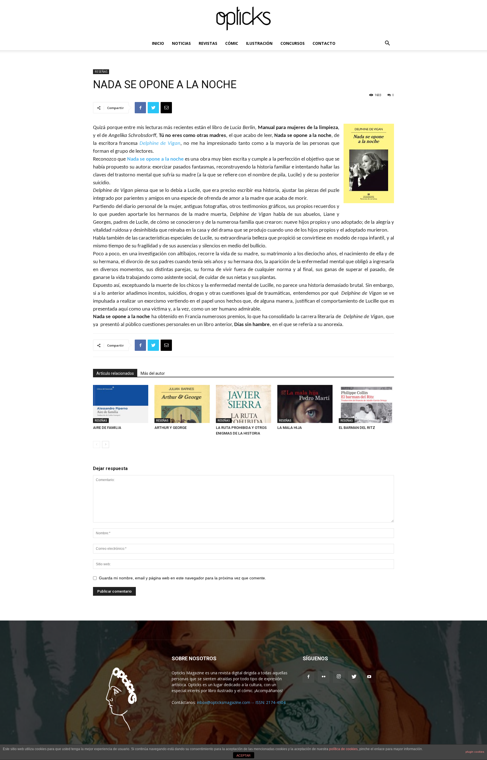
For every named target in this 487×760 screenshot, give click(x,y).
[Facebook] (308, 677)
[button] (387, 43)
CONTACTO (324, 43)
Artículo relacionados (115, 373)
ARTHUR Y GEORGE (170, 428)
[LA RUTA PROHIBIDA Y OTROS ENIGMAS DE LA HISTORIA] (243, 404)
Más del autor (153, 373)
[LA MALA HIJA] (305, 404)
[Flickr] (323, 677)
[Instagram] (338, 677)
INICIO (158, 43)
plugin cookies (475, 751)
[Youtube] (369, 677)
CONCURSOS (292, 43)
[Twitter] (354, 677)
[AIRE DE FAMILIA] (120, 404)
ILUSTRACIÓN (259, 43)
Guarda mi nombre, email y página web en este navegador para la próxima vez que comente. (182, 578)
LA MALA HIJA (289, 428)
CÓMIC (231, 43)
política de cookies (343, 749)
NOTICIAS (181, 43)
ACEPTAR (243, 755)
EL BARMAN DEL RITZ (357, 428)
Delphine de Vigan (160, 143)
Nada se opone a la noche (155, 159)
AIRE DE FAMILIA (107, 428)
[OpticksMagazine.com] (243, 19)
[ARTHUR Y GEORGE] (182, 404)
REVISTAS (208, 43)
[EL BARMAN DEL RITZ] (366, 404)
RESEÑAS (101, 72)
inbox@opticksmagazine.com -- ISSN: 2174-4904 (241, 702)
